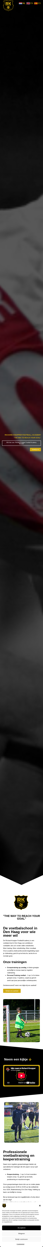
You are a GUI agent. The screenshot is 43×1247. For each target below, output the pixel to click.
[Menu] (39, 6)
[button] (40, 1206)
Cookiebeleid (20, 1244)
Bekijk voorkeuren (21, 1239)
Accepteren (21, 1228)
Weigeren (21, 1233)
